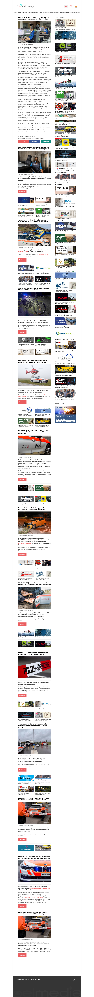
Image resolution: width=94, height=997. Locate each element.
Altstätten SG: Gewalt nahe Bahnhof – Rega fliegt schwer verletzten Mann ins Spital (33, 799)
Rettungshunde (55, 12)
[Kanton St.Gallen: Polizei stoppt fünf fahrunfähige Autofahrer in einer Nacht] (34, 522)
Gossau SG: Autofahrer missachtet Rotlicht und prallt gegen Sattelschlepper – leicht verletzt (33, 725)
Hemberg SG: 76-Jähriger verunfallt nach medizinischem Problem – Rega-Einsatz (32, 361)
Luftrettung (30, 12)
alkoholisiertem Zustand (24, 543)
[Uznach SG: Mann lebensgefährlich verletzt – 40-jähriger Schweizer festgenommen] (34, 667)
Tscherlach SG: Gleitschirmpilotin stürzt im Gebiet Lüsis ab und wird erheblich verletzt (33, 220)
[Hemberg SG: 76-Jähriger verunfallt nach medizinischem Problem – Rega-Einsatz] (34, 375)
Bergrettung (35, 12)
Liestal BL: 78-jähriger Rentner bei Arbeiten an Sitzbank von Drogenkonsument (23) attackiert (34, 583)
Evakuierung (41, 12)
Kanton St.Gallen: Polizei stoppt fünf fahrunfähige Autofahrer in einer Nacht (31, 508)
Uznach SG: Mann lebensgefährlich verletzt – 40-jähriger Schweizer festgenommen (34, 653)
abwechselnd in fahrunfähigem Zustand (33, 897)
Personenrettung (48, 12)
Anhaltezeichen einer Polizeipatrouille (39, 888)
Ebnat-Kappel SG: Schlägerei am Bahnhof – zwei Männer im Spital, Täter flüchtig (33, 913)
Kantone (19, 12)
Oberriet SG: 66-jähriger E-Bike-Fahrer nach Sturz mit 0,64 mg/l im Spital (33, 289)
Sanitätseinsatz (62, 12)
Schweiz (15, 12)
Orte (26, 12)
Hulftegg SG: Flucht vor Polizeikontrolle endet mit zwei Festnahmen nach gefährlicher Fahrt (34, 857)
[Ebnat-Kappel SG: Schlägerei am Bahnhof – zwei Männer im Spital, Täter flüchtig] (34, 927)
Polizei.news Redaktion (28, 44)
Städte (23, 12)
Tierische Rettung (69, 12)
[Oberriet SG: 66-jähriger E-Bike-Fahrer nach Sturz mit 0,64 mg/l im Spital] (34, 304)
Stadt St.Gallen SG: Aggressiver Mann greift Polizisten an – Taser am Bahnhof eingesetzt (33, 148)
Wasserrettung (76, 12)
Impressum (20, 979)
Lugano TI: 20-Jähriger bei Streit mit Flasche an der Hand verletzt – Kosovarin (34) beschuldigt (33, 431)
